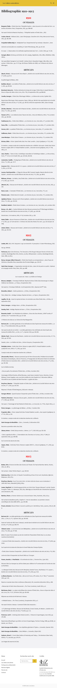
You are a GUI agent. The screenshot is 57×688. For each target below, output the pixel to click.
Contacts (3, 672)
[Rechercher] (35, 661)
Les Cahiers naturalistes (11, 3)
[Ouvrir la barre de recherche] (51, 3)
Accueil (3, 660)
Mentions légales (5, 667)
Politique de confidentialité (8, 665)
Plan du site (4, 670)
